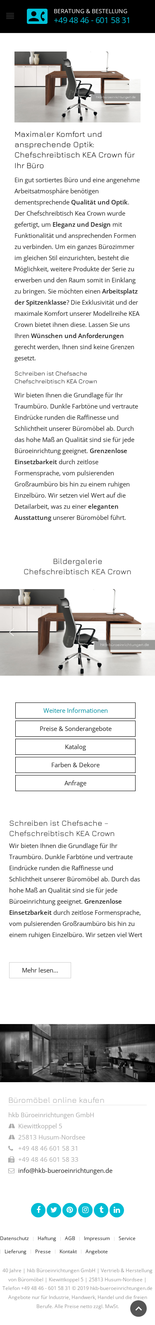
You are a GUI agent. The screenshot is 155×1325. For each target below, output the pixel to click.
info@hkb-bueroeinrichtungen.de (65, 1170)
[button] (11, 632)
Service (127, 1238)
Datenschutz (14, 1238)
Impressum (97, 1238)
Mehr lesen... (40, 970)
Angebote (97, 1251)
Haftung (47, 1238)
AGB (70, 1238)
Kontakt (68, 1251)
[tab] (76, 710)
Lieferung (15, 1251)
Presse (43, 1251)
